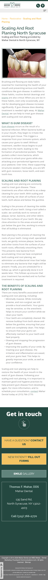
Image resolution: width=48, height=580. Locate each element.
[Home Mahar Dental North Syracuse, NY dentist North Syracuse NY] (12, 5)
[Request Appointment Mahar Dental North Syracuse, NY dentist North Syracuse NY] (24, 423)
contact (34, 391)
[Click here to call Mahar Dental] (38, 5)
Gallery (24, 473)
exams (5, 97)
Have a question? (24, 442)
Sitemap (28, 562)
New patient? (24, 458)
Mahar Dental (23, 558)
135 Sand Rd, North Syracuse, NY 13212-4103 (24, 503)
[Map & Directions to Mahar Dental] (43, 6)
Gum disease (8, 126)
